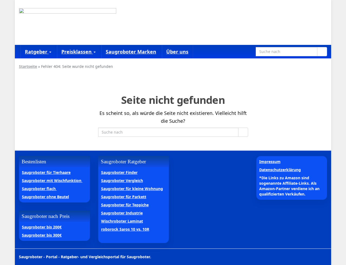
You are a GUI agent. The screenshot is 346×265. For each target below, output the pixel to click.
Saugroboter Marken (131, 51)
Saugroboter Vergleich (122, 180)
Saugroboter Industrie (122, 213)
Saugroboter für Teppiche (125, 204)
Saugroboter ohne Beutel (45, 196)
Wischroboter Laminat (122, 221)
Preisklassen (77, 51)
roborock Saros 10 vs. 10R (125, 229)
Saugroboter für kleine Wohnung (132, 188)
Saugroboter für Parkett (123, 196)
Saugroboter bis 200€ (42, 227)
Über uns (177, 51)
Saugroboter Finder (119, 172)
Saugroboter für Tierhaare (46, 172)
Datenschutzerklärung (280, 169)
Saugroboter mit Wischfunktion (52, 180)
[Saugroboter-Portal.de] (67, 22)
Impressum (270, 161)
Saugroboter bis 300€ (42, 235)
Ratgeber (37, 51)
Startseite (28, 66)
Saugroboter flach (39, 188)
